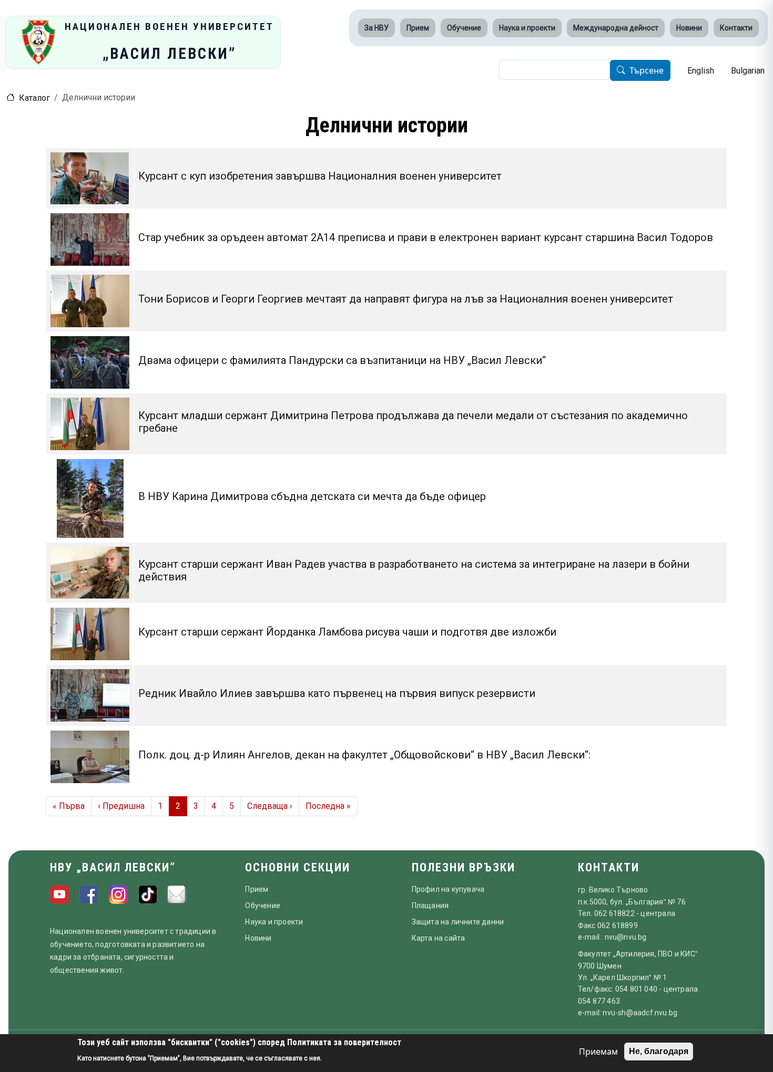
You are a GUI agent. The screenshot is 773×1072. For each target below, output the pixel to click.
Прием (417, 28)
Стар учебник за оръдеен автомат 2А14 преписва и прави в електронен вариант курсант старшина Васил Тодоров (425, 237)
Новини (689, 28)
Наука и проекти (527, 28)
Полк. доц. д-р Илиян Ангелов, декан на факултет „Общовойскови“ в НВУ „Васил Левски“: (364, 754)
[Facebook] (88, 894)
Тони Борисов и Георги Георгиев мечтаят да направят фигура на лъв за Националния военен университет (405, 299)
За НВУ (376, 28)
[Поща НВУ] (177, 894)
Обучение (464, 28)
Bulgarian (748, 71)
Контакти (736, 28)
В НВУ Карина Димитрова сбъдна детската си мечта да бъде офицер (312, 496)
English (700, 71)
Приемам (598, 1051)
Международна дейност (615, 28)
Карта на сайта (438, 938)
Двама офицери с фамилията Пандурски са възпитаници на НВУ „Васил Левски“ (342, 360)
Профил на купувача (448, 889)
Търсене (646, 71)
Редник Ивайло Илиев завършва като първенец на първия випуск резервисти (336, 693)
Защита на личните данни (458, 922)
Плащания (430, 905)
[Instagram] (118, 894)
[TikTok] (147, 894)
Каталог (34, 98)
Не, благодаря (658, 1051)
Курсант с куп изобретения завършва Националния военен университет (320, 176)
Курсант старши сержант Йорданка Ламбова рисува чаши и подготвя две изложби (347, 632)
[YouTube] (59, 894)
